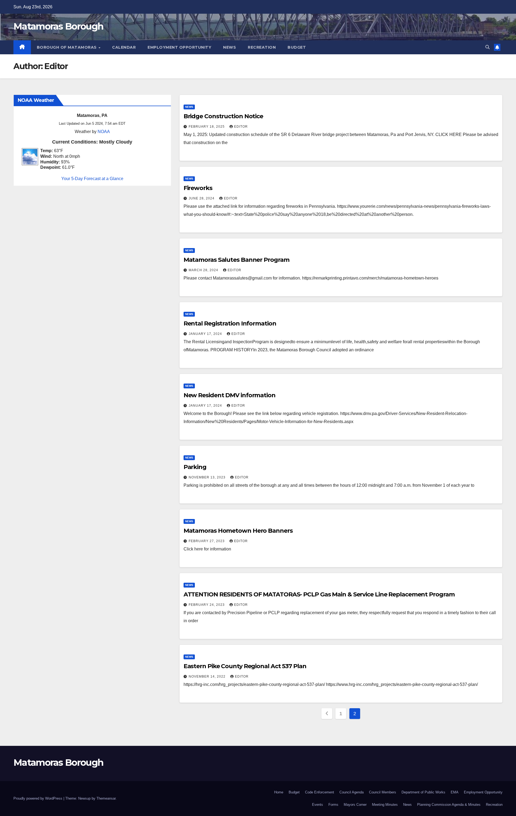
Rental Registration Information (230, 323)
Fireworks (198, 188)
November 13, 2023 (208, 477)
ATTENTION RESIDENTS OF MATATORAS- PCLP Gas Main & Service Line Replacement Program (319, 594)
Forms (333, 805)
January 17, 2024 (206, 334)
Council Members (382, 792)
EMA (454, 792)
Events (317, 805)
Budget (297, 47)
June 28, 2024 (202, 198)
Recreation (262, 47)
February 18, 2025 (207, 126)
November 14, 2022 (208, 676)
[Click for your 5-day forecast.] (28, 156)
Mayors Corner (355, 805)
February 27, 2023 (207, 541)
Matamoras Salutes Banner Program (236, 259)
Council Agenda (351, 792)
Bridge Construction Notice (223, 116)
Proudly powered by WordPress (38, 798)
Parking (195, 467)
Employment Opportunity (179, 47)
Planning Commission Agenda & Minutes (449, 805)
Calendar (124, 47)
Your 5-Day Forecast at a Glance (92, 179)
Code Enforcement (319, 792)
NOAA (104, 131)
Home (278, 792)
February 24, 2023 (207, 605)
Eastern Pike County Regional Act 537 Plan (245, 666)
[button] (487, 47)
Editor (241, 126)
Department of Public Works (423, 792)
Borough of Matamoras (67, 47)
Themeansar (106, 798)
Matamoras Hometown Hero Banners (238, 530)
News (229, 47)
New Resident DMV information (229, 395)
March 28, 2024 (204, 270)
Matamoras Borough (58, 26)
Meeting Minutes (385, 805)
